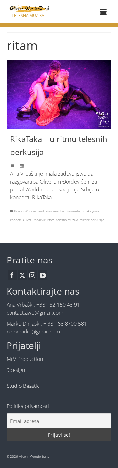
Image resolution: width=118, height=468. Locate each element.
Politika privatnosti (28, 406)
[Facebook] (12, 275)
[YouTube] (42, 275)
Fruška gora (90, 211)
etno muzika (55, 211)
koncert (15, 219)
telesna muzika (67, 219)
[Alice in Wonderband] (28, 8)
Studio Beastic (23, 385)
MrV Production (25, 359)
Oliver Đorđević (34, 219)
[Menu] (103, 12)
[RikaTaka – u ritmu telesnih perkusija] (59, 94)
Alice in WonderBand (28, 211)
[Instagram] (32, 275)
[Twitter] (22, 275)
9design (16, 370)
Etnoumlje (72, 211)
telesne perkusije (92, 219)
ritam (51, 219)
